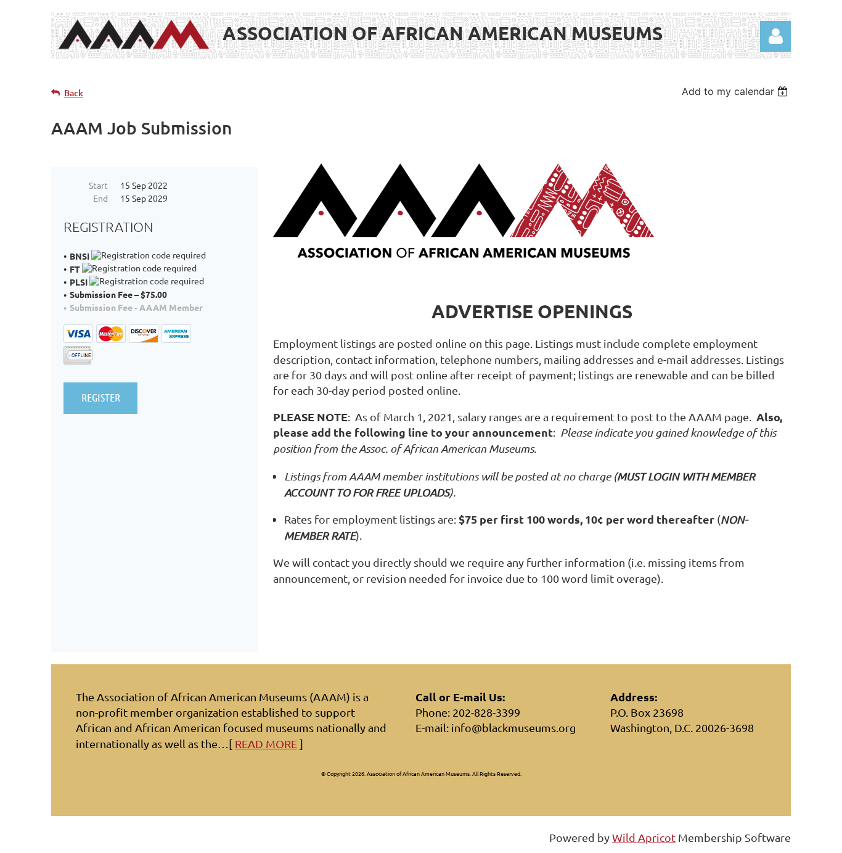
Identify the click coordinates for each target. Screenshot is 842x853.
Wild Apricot (644, 837)
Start (98, 185)
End (100, 198)
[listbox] (736, 91)
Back (73, 93)
